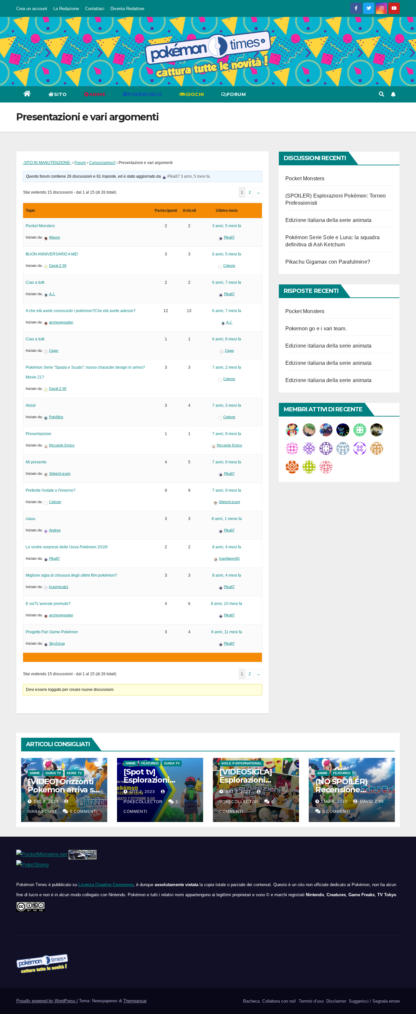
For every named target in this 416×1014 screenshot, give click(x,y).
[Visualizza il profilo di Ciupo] (46, 350)
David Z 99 (57, 265)
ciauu (30, 518)
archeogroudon (61, 322)
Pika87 (173, 176)
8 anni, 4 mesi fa (226, 547)
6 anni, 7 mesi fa (226, 282)
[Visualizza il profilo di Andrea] (46, 530)
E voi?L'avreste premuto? (48, 603)
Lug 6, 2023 (334, 801)
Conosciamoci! (102, 162)
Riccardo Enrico (61, 445)
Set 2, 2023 (238, 791)
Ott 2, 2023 (142, 791)
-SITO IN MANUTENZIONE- (47, 162)
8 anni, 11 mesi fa (226, 632)
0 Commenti (84, 811)
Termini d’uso (310, 1001)
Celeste (229, 265)
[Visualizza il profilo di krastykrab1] (46, 587)
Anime (35, 773)
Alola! (31, 405)
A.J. (52, 294)
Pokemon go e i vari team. (316, 328)
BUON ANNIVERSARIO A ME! (52, 254)
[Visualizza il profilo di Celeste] (220, 265)
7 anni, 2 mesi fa (226, 367)
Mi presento (36, 462)
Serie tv (74, 773)
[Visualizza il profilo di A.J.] (46, 294)
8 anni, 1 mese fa (227, 518)
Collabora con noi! (278, 1001)
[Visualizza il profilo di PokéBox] (46, 417)
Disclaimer (335, 1001)
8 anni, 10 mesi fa (226, 603)
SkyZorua (57, 643)
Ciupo (53, 350)
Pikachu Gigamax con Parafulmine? (327, 262)
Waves (54, 237)
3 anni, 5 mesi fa (195, 176)
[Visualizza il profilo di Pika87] (164, 176)
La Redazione (66, 8)
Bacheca (251, 1001)
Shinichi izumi (59, 473)
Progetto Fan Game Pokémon (52, 632)
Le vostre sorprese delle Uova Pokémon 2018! (67, 547)
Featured (150, 763)
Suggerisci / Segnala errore (373, 1001)
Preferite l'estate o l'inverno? (50, 490)
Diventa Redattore (127, 8)
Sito (60, 94)
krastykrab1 (58, 587)
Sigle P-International (241, 763)
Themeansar (134, 1000)
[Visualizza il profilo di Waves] (46, 237)
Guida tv (53, 773)
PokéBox (56, 417)
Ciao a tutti (35, 282)
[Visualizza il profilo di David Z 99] (46, 265)
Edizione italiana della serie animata (328, 220)
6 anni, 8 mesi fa (226, 339)
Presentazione (38, 434)
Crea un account (31, 8)
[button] (381, 94)
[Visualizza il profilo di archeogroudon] (46, 322)
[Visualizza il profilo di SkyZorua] (46, 643)
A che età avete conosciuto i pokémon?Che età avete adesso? (81, 310)
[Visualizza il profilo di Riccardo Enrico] (46, 445)
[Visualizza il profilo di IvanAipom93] (216, 558)
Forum (236, 94)
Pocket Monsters (40, 226)
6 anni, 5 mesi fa (226, 254)
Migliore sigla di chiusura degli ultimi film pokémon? (71, 575)
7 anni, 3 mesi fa (226, 405)
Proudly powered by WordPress (46, 1000)
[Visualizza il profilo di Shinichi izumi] (46, 473)
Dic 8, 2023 (46, 801)
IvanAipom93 (229, 558)
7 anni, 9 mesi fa (226, 434)
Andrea (54, 530)
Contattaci (94, 8)
